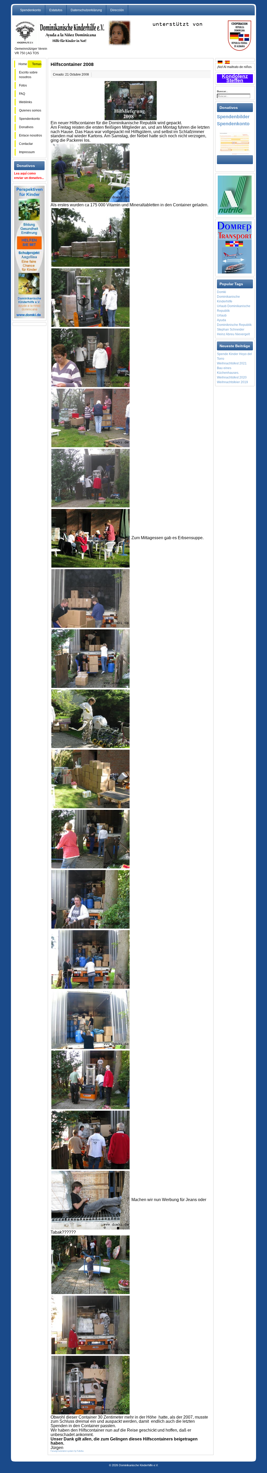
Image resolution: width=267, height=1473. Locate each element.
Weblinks (25, 102)
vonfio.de (137, 1458)
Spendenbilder (233, 116)
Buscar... (222, 91)
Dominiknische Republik (234, 325)
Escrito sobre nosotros (28, 75)
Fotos (25, 85)
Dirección (117, 10)
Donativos (26, 127)
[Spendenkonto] (235, 143)
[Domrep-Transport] (234, 247)
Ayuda (221, 320)
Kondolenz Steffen (235, 78)
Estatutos (55, 10)
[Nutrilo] (234, 195)
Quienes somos (30, 110)
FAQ (25, 94)
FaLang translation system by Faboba (67, 1451)
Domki (221, 292)
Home (23, 64)
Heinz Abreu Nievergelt (233, 334)
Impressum (27, 152)
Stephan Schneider (230, 329)
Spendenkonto (30, 10)
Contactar (26, 144)
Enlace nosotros (30, 135)
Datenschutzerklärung (86, 10)
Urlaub (222, 315)
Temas (36, 64)
